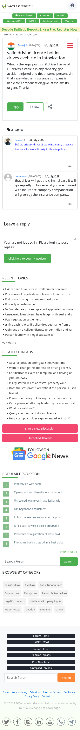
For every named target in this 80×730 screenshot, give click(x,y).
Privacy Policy (31, 696)
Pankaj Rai (23, 45)
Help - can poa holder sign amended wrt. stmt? (39, 418)
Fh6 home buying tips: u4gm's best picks (31, 299)
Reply (15, 107)
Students (45, 609)
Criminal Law (11, 593)
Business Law (12, 585)
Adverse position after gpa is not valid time (37, 363)
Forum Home (41, 636)
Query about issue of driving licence (32, 413)
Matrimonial (50, 21)
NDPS (32, 21)
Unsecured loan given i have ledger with (37, 500)
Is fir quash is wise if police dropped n (36, 526)
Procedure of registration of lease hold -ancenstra (37, 294)
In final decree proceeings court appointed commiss (39, 309)
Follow (34, 107)
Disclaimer (69, 692)
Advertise (35, 692)
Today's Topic (41, 649)
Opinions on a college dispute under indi (38, 492)
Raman (19, 139)
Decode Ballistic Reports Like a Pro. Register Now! (40, 29)
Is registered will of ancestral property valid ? (38, 383)
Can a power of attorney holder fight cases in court (42, 403)
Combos (45, 15)
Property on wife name (20, 304)
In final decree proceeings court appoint (38, 517)
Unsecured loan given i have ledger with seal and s (38, 314)
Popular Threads (40, 655)
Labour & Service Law (54, 593)
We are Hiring (19, 692)
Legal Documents (14, 601)
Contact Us (48, 696)
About (6, 692)
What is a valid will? (22, 408)
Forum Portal (41, 641)
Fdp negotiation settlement (23, 319)
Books (60, 15)
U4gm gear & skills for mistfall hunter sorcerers (36, 289)
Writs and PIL (14, 21)
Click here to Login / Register (27, 258)
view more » (69, 551)
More (68, 21)
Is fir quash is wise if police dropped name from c (37, 324)
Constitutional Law (51, 585)
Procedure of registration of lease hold (37, 534)
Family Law (30, 593)
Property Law (12, 609)
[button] (70, 47)
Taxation (30, 609)
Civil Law (30, 585)
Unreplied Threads (40, 438)
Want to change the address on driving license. (40, 368)
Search (68, 561)
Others (59, 609)
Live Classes (26, 15)
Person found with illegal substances (29, 334)
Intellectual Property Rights (45, 601)
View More (8, 343)
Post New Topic (41, 662)
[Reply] (70, 166)
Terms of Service (52, 692)
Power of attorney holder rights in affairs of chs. (40, 398)
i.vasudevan (21, 176)
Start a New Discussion (40, 428)
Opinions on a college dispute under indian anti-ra (38, 329)
